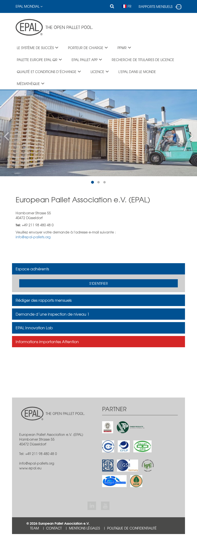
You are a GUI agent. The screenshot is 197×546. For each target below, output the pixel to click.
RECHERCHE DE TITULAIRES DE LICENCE (143, 59)
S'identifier (98, 283)
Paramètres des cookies (52, 540)
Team (34, 528)
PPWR (122, 47)
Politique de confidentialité (132, 528)
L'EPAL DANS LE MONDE (137, 71)
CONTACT (54, 528)
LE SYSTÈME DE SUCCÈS (35, 47)
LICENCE (97, 71)
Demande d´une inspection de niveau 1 (52, 314)
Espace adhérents (32, 269)
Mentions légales (84, 528)
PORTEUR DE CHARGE (85, 47)
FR (129, 6)
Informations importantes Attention (47, 341)
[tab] (98, 269)
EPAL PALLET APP (85, 59)
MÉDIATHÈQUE (28, 83)
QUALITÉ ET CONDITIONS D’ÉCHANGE (46, 71)
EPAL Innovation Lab (34, 327)
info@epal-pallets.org (33, 236)
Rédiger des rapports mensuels (44, 300)
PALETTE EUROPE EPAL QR (37, 59)
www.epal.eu (30, 468)
